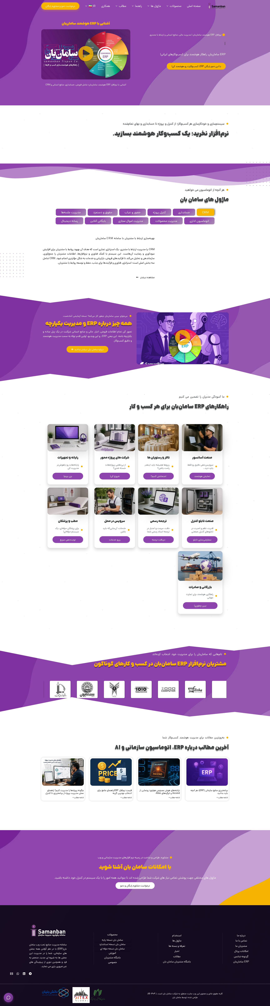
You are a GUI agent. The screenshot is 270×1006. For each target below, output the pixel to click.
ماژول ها (156, 6)
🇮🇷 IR (92, 6)
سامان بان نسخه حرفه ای (112, 948)
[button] (60, 6)
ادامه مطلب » (222, 797)
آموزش (112, 952)
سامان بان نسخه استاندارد (112, 944)
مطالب (122, 6)
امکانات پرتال (241, 951)
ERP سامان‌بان (241, 961)
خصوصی (112, 962)
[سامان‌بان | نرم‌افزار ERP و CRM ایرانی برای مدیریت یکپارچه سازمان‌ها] (216, 5)
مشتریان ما (241, 945)
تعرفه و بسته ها (177, 945)
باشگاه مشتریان (112, 957)
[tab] (205, 212)
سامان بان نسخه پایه (112, 939)
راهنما (138, 6)
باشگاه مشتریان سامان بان (177, 961)
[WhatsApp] (17, 973)
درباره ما (241, 935)
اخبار (176, 951)
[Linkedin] (24, 973)
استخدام (176, 935)
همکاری (105, 6)
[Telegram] (30, 973)
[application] (168, 5)
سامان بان (176, 997)
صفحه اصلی (194, 6)
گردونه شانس (241, 956)
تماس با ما (241, 940)
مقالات (176, 956)
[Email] (11, 973)
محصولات (175, 6)
